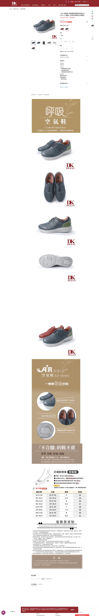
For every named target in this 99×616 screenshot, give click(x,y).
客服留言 (57, 613)
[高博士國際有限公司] (14, 3)
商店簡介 (38, 613)
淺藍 (62, 35)
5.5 (65, 41)
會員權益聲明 (57, 615)
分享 (62, 87)
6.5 (73, 41)
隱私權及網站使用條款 (40, 615)
